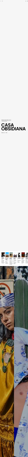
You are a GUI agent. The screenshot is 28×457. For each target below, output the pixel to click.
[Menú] (1, 1)
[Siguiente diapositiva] (26, 258)
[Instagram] (3, 132)
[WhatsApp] (2, 132)
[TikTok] (4, 132)
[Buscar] (2, 1)
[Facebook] (5, 132)
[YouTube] (6, 132)
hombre (21, 426)
